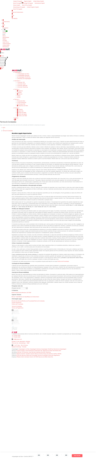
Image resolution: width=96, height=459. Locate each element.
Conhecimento (6, 21)
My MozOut (5, 28)
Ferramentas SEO (57, 350)
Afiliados (20, 109)
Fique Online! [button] (77, 455)
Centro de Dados (22, 114)
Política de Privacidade (63, 261)
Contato (2, 67)
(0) (2, 68)
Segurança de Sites (23, 105)
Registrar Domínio (21, 353)
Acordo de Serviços (17, 301)
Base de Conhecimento (33, 296)
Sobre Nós (20, 111)
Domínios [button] (16, 89)
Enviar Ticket (15, 296)
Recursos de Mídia (42, 357)
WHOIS (18, 97)
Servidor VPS (21, 82)
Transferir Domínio (30, 353)
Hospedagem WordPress (24, 77)
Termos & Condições (8, 130)
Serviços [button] (16, 99)
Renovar (20, 94)
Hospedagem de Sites (23, 73)
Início (2, 56)
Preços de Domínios (48, 353)
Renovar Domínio (39, 353)
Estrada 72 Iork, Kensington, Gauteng (21, 341)
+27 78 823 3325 (16, 335)
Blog (4, 24)
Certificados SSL (21, 104)
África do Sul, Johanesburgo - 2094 (20, 343)
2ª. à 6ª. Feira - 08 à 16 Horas (20, 345)
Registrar (20, 90)
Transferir (19, 92)
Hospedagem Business (23, 75)
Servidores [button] (17, 80)
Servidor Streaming (23, 87)
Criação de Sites (21, 101)
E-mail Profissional (21, 102)
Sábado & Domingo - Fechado (19, 346)
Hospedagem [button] (17, 72)
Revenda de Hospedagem (24, 78)
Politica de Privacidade (28, 301)
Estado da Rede (22, 112)
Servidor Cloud (22, 84)
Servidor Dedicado (22, 85)
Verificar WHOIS (57, 353)
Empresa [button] (16, 107)
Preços (18, 95)
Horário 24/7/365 (22, 115)
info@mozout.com (17, 339)
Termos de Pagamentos (17, 308)
